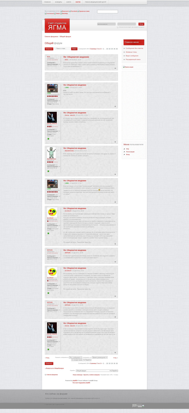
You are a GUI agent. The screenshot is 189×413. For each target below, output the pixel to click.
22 (107, 48)
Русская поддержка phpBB (81, 383)
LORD (67, 87)
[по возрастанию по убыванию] (81, 359)
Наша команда (77, 375)
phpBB (75, 380)
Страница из (96, 49)
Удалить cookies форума (91, 375)
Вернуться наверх (115, 68)
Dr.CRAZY (68, 211)
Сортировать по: (87, 357)
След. (115, 357)
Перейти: (72, 370)
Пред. (47, 357)
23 (109, 48)
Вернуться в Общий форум (55, 368)
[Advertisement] (81, 76)
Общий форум (65, 36)
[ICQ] (48, 139)
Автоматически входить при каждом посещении (131, 27)
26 (116, 48)
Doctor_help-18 (70, 115)
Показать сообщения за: (62, 357)
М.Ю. (66, 59)
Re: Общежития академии (76, 57)
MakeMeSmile (69, 151)
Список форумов (51, 36)
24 (112, 48)
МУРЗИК (67, 253)
